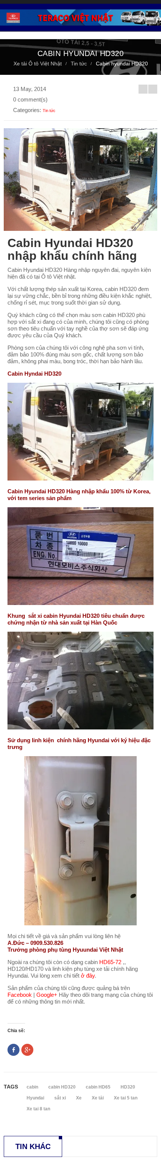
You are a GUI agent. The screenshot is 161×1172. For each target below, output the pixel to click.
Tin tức (79, 64)
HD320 (128, 1087)
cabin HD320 (62, 1087)
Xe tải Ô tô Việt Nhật (37, 64)
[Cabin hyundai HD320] (80, 432)
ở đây (88, 975)
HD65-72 (110, 962)
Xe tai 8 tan (38, 1108)
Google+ (46, 995)
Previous (143, 89)
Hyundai (35, 1098)
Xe (79, 1098)
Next (152, 89)
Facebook (19, 995)
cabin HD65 (98, 1087)
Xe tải (98, 1098)
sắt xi (60, 1098)
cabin (32, 1087)
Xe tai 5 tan (125, 1098)
